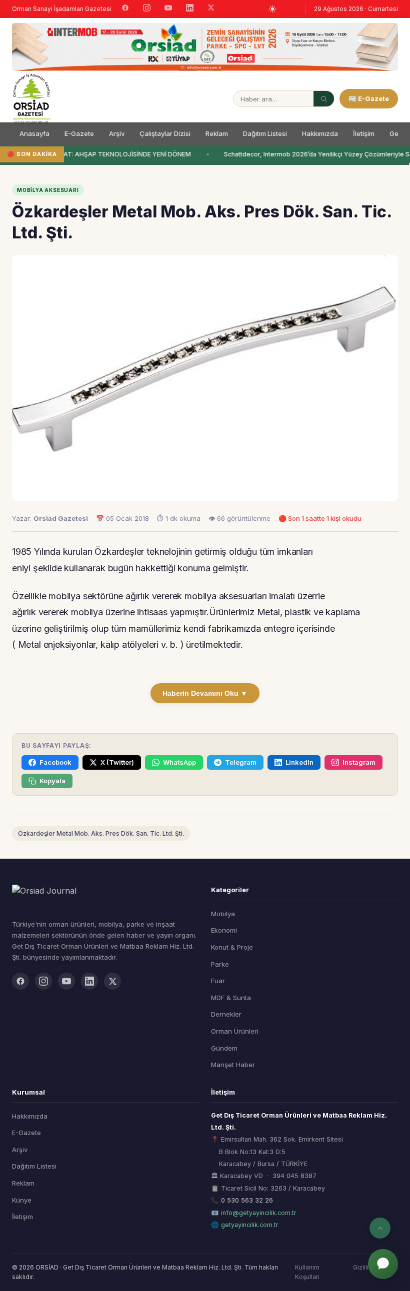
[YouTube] (168, 9)
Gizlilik (362, 1267)
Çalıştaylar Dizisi (165, 133)
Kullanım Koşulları (307, 1272)
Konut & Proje (232, 947)
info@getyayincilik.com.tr (258, 1213)
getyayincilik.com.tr (249, 1225)
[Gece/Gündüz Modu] (273, 9)
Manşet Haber (233, 1065)
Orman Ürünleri (234, 1031)
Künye (22, 1200)
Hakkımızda (320, 133)
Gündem (224, 1048)
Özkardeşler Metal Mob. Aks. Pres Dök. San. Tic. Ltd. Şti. (101, 833)
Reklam (217, 133)
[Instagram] (146, 9)
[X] (211, 8)
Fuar (218, 981)
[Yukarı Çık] (380, 1228)
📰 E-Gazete (368, 98)
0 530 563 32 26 (247, 1200)
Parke (220, 964)
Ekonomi (224, 930)
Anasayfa (35, 133)
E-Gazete (79, 133)
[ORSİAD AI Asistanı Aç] (383, 1264)
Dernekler (226, 1014)
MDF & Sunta (231, 998)
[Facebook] (125, 9)
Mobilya (223, 914)
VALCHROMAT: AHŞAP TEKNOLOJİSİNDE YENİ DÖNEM (108, 154)
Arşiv (116, 133)
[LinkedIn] (190, 9)
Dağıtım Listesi (265, 133)
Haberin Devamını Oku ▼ (205, 693)
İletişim (363, 133)
